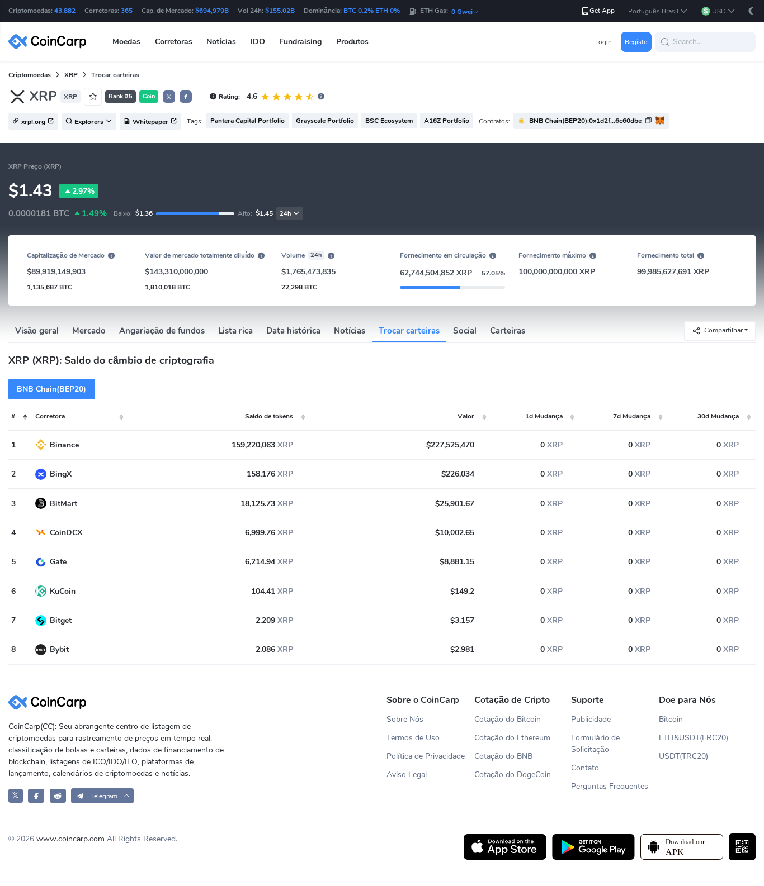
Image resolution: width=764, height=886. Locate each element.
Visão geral (37, 330)
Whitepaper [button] (150, 121)
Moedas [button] (126, 41)
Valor (466, 416)
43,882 (65, 10)
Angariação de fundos (162, 330)
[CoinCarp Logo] (50, 41)
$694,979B (212, 10)
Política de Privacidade (425, 756)
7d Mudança (631, 416)
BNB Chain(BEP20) (51, 389)
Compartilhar (723, 330)
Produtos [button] (352, 41)
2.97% (83, 191)
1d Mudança (544, 416)
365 (127, 10)
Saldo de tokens (269, 416)
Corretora (50, 416)
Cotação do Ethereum (512, 737)
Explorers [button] (88, 121)
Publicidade (591, 719)
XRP (71, 74)
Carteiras (507, 330)
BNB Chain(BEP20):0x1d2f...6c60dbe (585, 120)
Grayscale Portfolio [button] (325, 120)
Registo (636, 41)
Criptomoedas (29, 74)
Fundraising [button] (300, 41)
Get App (602, 10)
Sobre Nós (404, 719)
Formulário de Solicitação (595, 743)
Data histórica (293, 330)
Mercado (89, 330)
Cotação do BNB (503, 756)
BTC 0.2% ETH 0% (371, 10)
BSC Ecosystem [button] (389, 120)
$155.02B (280, 10)
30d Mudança (718, 416)
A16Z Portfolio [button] (446, 120)
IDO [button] (258, 41)
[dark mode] (751, 11)
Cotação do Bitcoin (507, 719)
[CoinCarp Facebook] (36, 796)
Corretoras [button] (173, 41)
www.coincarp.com (70, 838)
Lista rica (235, 330)
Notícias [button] (221, 41)
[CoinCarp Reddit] (58, 796)
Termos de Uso (413, 737)
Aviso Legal (406, 774)
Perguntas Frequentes (609, 786)
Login (603, 41)
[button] (658, 11)
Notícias (349, 330)
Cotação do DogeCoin (512, 774)
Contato (585, 768)
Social (465, 330)
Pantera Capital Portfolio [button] (247, 120)
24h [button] (285, 213)
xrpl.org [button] (33, 121)
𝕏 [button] (169, 97)
